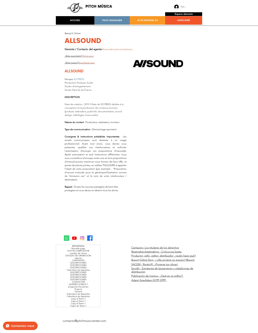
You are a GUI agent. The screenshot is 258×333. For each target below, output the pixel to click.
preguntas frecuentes (78, 286)
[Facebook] (90, 238)
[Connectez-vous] (176, 7)
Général (78, 291)
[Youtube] (74, 238)
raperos (78, 258)
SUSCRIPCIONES (78, 263)
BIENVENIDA (78, 246)
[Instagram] (82, 238)
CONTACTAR (78, 282)
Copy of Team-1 (78, 298)
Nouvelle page (78, 248)
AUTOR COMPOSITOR (78, 251)
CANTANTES (78, 260)
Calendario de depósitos (78, 270)
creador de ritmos (78, 253)
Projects (78, 289)
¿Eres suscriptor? (79, 56)
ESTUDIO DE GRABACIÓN (78, 255)
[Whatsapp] (66, 238)
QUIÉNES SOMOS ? (78, 284)
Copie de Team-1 (78, 306)
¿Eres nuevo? (80, 62)
